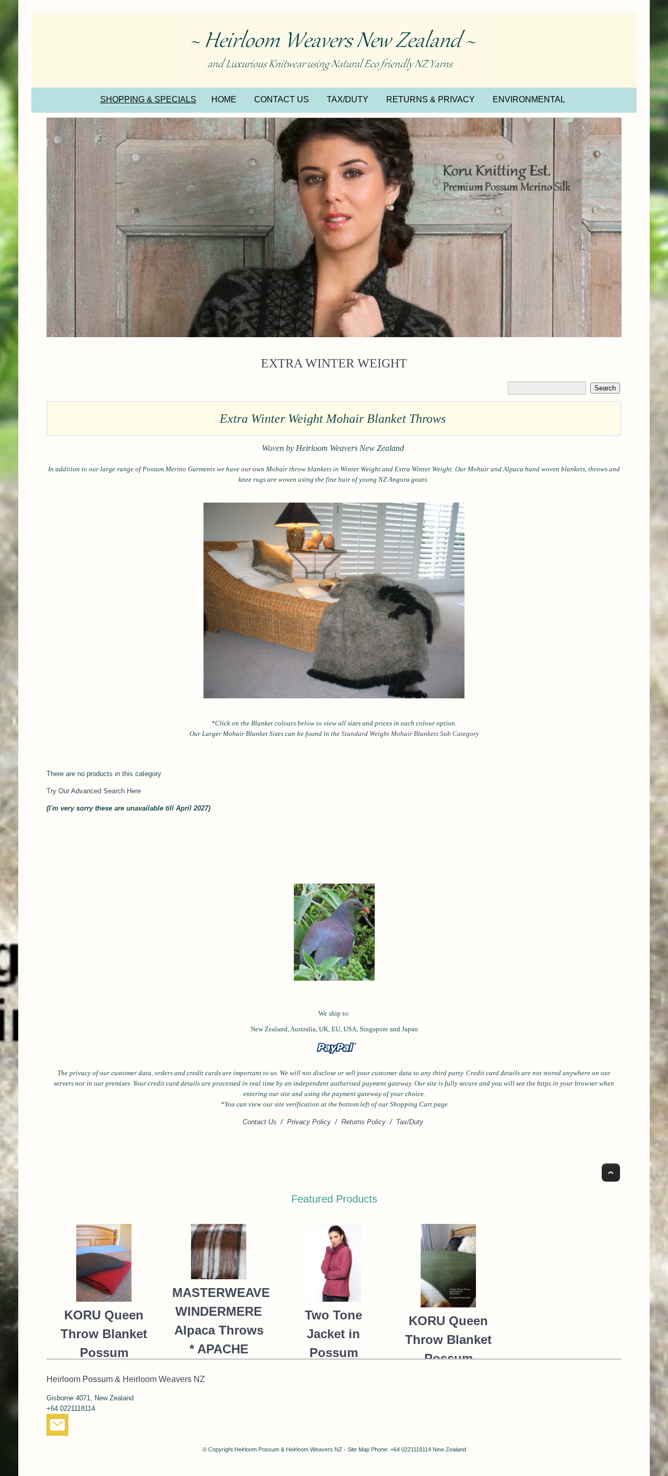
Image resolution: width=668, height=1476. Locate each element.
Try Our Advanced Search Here (93, 791)
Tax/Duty (409, 1122)
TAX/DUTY (347, 99)
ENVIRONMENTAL (529, 99)
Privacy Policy (309, 1122)
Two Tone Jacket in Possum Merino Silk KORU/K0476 (333, 1352)
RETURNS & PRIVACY (430, 99)
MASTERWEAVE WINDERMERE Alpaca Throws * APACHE (218, 1320)
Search (605, 388)
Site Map (358, 1449)
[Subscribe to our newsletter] (57, 1427)
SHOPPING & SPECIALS (148, 99)
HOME (223, 99)
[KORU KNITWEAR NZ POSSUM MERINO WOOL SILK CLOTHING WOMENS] (334, 227)
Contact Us (260, 1122)
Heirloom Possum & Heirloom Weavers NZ (288, 1449)
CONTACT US (281, 99)
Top (611, 1172)
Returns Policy (363, 1122)
